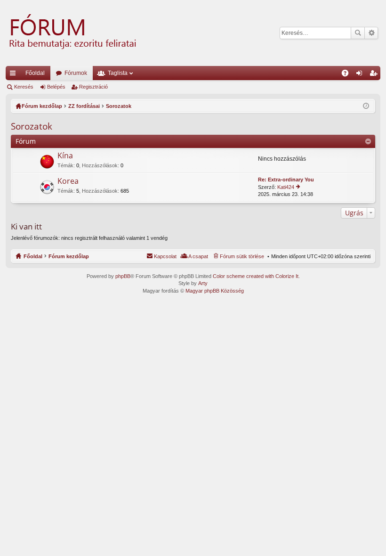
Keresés (358, 33)
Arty (203, 283)
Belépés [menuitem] (361, 75)
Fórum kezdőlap (68, 256)
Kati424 (285, 187)
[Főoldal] (71, 33)
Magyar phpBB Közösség (214, 291)
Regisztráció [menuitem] (375, 75)
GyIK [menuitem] (348, 75)
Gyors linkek (14, 75)
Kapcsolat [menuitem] (165, 256)
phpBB (122, 276)
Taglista (118, 73)
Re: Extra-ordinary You (286, 179)
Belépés (56, 87)
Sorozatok (31, 126)
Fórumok (75, 73)
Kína (65, 156)
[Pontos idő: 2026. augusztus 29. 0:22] (366, 106)
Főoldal (35, 73)
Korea (68, 181)
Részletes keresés (371, 33)
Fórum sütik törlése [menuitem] (242, 256)
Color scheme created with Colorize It (255, 276)
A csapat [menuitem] (198, 256)
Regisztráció (93, 87)
